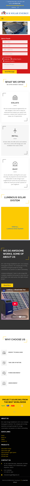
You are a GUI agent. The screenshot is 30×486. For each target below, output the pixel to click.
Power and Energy (14, 372)
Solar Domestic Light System (8, 452)
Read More (7, 285)
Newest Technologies (15, 352)
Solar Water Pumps (6, 448)
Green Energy (12, 383)
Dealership (7, 59)
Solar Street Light (5, 450)
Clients (3, 439)
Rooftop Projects (16, 59)
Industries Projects (9, 61)
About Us (3, 437)
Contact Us (4, 441)
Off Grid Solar (4, 456)
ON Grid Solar (4, 454)
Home (2, 435)
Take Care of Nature (14, 362)
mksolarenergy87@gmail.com (15, 5)
